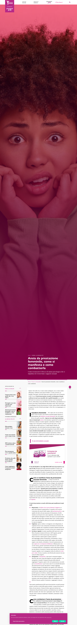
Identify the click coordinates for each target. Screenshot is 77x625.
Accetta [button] (62, 621)
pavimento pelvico (57, 511)
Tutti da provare (24, 2)
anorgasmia (42, 556)
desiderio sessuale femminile (48, 416)
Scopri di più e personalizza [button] (18, 621)
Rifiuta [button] (55, 621)
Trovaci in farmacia (36, 2)
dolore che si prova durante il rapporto (50, 507)
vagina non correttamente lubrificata (43, 543)
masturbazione (38, 563)
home (29, 381)
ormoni (42, 420)
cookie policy (48, 617)
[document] (38, 617)
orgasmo (33, 499)
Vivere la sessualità (36, 381)
